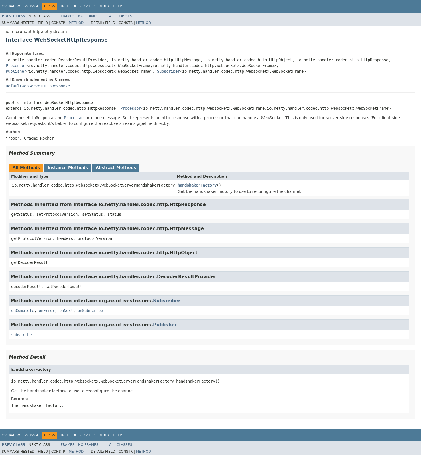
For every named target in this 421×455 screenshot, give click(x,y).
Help (117, 6)
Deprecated (83, 6)
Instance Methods (68, 167)
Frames (68, 16)
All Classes (120, 16)
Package (31, 6)
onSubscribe (90, 310)
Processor (16, 65)
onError (47, 310)
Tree (64, 6)
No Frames (88, 16)
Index (104, 6)
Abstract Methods (116, 167)
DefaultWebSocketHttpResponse (38, 86)
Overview (11, 6)
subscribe (21, 334)
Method (76, 23)
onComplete (22, 310)
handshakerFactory (197, 185)
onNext (66, 310)
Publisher (16, 71)
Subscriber (168, 71)
